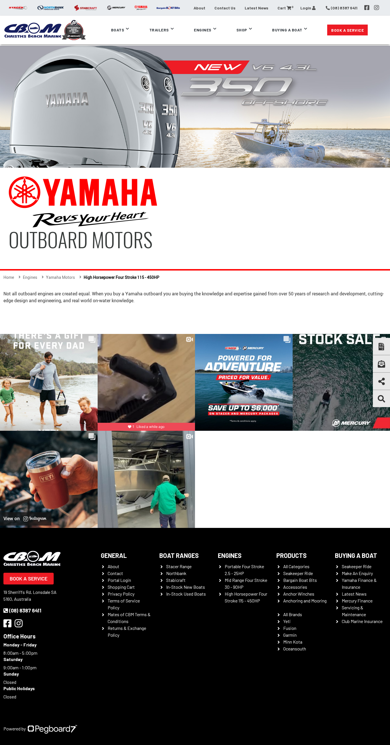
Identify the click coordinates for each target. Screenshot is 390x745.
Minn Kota (292, 641)
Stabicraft (176, 580)
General (114, 555)
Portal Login (119, 580)
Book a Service (347, 30)
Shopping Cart (121, 587)
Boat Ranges (179, 555)
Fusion (289, 628)
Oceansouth (294, 648)
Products (291, 555)
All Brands (292, 614)
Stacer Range (179, 566)
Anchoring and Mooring (305, 600)
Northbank (176, 573)
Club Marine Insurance (362, 621)
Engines (230, 555)
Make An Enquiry (357, 573)
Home (8, 277)
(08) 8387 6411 (25, 610)
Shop (241, 29)
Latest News (256, 7)
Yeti (287, 621)
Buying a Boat (356, 555)
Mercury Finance (357, 600)
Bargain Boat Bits (300, 580)
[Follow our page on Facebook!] (367, 8)
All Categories (296, 566)
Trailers (159, 29)
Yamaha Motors (60, 277)
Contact (115, 573)
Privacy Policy (121, 593)
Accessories (295, 587)
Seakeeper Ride (298, 573)
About (199, 7)
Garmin (290, 635)
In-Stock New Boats (185, 587)
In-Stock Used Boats (186, 593)
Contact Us (225, 7)
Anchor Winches (298, 593)
